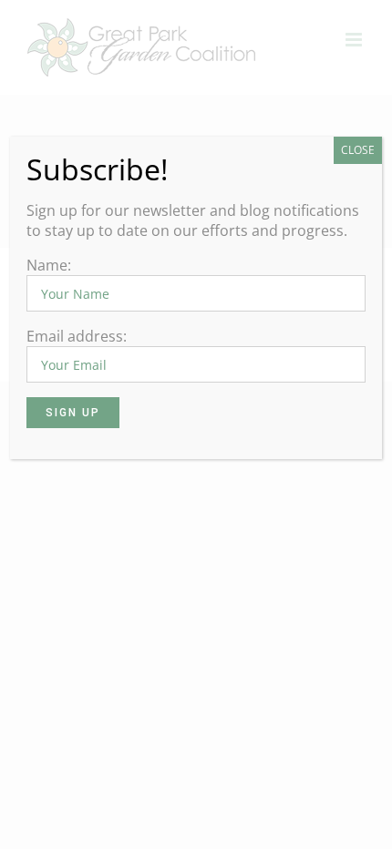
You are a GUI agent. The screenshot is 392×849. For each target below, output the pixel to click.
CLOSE (358, 150)
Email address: (76, 336)
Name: (48, 265)
